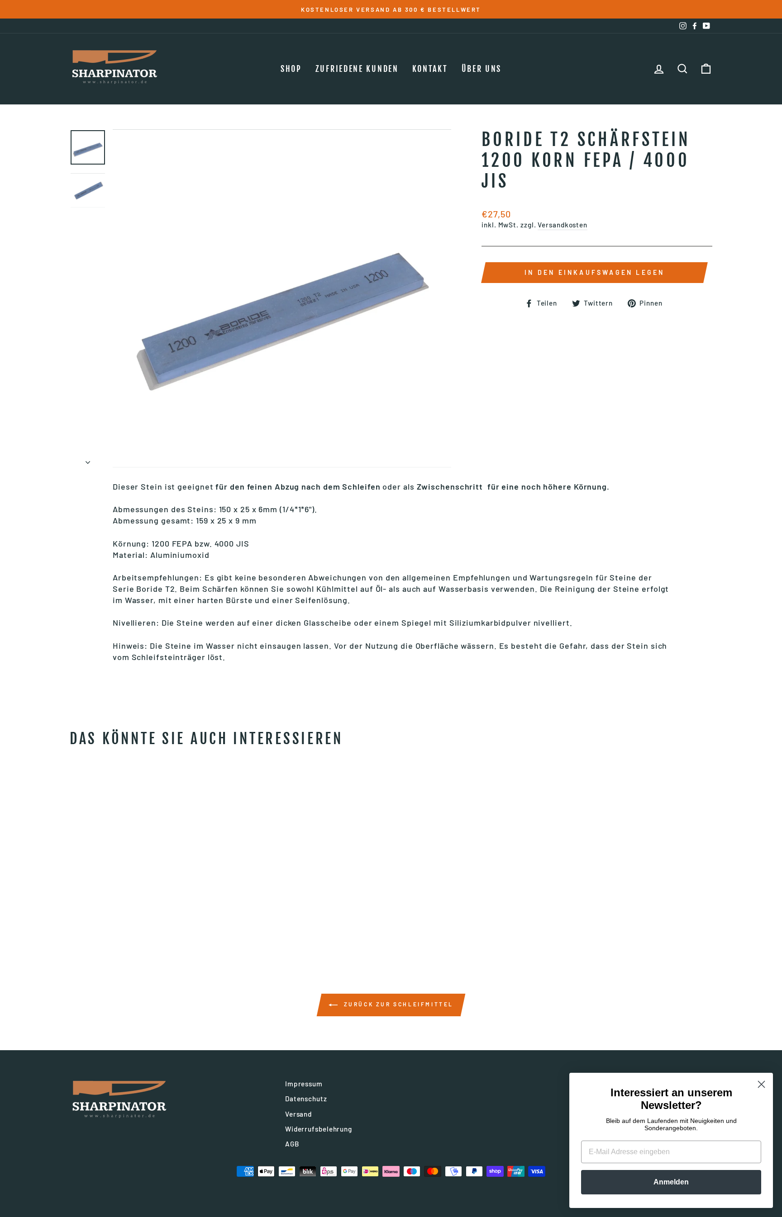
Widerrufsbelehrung (318, 1129)
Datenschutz (306, 1098)
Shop (291, 69)
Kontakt (430, 69)
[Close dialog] (761, 1084)
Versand (298, 1114)
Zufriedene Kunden (357, 69)
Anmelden (671, 1182)
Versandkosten (562, 225)
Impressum (304, 1084)
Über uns (482, 69)
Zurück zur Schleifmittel (397, 1004)
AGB (292, 1144)
